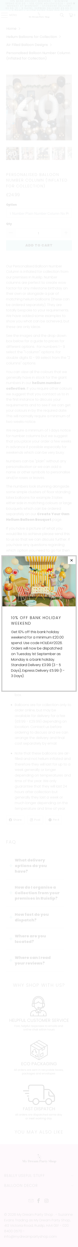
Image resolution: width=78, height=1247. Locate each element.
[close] (72, 560)
